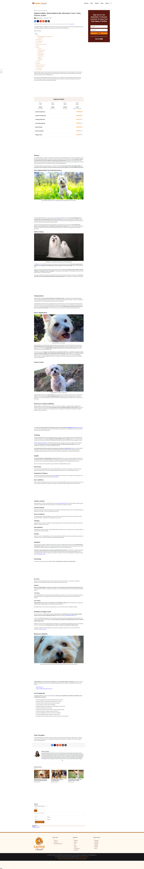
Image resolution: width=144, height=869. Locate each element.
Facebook (96, 842)
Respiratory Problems (41, 50)
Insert (1, 868)
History (38, 35)
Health (96, 3)
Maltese (37, 264)
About (107, 3)
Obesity (39, 60)
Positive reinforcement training (40, 442)
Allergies (39, 57)
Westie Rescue (39, 687)
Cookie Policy (67, 858)
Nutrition (38, 61)
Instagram (96, 843)
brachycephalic (55, 475)
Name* (48, 817)
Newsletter (96, 840)
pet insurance (43, 629)
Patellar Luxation (41, 53)
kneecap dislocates (62, 503)
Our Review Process (58, 843)
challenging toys (70, 427)
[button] (111, 3)
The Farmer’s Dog (41, 554)
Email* (48, 819)
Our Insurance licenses (84, 856)
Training (38, 45)
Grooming (38, 63)
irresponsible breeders (69, 615)
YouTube (96, 846)
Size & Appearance (40, 41)
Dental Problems (41, 54)
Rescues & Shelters (40, 66)
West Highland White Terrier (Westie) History (45, 36)
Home (36, 10)
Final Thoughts (39, 69)
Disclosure (78, 858)
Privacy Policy (60, 858)
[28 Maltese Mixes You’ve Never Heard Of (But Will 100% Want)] (41, 774)
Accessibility (83, 858)
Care (91, 3)
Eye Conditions (40, 51)
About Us (56, 840)
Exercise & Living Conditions (42, 44)
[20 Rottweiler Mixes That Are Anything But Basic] (58, 774)
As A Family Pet (39, 68)
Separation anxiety (78, 427)
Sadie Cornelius (39, 18)
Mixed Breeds (44, 10)
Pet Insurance (77, 848)
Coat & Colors (39, 42)
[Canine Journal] (39, 3)
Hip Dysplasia (40, 58)
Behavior (76, 840)
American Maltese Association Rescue (44, 688)
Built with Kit (99, 39)
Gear (102, 3)
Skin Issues (40, 48)
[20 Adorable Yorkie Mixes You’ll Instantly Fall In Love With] (76, 774)
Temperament (39, 39)
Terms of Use (73, 858)
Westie (58, 217)
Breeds (86, 3)
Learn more (72, 24)
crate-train (67, 448)
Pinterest (96, 845)
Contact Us (56, 842)
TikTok (95, 848)
